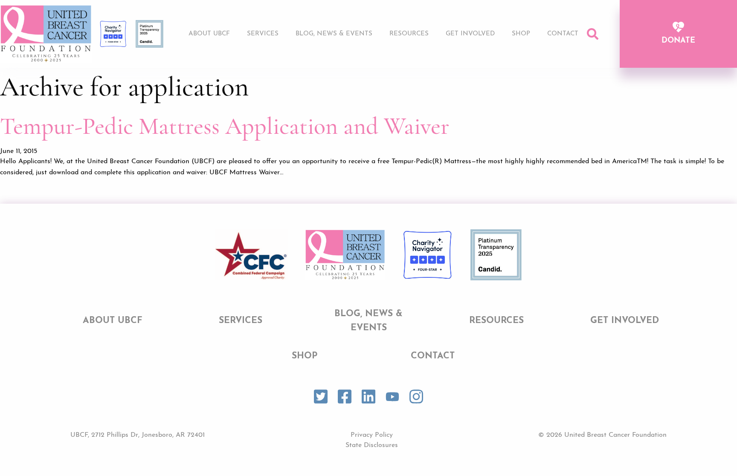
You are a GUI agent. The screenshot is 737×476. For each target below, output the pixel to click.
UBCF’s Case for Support (474, 58)
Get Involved (470, 34)
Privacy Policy (372, 435)
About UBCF (209, 34)
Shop (521, 34)
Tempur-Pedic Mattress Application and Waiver (225, 126)
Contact (562, 34)
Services (263, 34)
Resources (409, 34)
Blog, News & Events (334, 34)
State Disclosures (371, 445)
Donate (678, 41)
